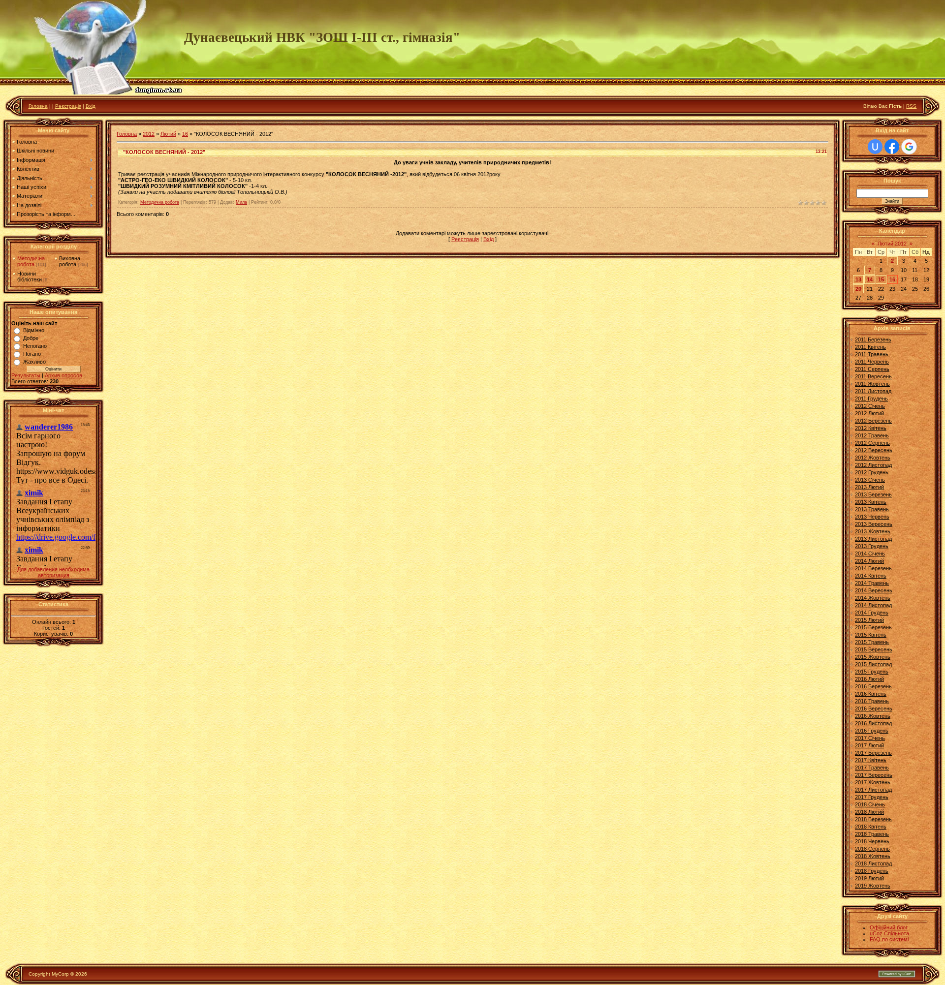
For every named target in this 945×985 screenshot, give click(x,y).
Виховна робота (69, 261)
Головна (38, 106)
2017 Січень (870, 738)
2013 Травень (872, 509)
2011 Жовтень (872, 384)
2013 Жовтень (872, 531)
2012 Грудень (871, 472)
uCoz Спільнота (889, 933)
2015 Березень (873, 627)
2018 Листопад (873, 863)
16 (185, 134)
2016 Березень (873, 686)
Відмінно (33, 330)
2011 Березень (873, 339)
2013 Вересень (873, 524)
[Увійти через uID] (875, 146)
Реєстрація (68, 106)
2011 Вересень (873, 376)
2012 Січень (870, 406)
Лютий (168, 134)
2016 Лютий (869, 679)
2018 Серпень (872, 849)
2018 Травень (872, 834)
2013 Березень (873, 494)
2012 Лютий (869, 413)
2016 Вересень (873, 708)
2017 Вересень (873, 775)
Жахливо (34, 362)
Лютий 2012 (892, 243)
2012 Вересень (873, 450)
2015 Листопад (873, 664)
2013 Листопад (873, 539)
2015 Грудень (871, 672)
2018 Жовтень (872, 856)
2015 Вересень (873, 649)
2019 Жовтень (872, 886)
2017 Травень (872, 767)
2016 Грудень (871, 731)
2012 (149, 134)
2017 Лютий (869, 745)
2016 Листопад (873, 723)
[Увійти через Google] (909, 146)
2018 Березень (873, 819)
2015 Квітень (870, 635)
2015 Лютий (869, 620)
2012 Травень (872, 435)
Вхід (90, 106)
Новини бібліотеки (29, 276)
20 (858, 289)
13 (858, 279)
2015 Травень (872, 642)
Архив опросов (63, 375)
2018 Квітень (870, 827)
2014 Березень (873, 568)
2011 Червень (872, 362)
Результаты (25, 375)
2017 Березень (873, 753)
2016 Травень (872, 701)
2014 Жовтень (872, 598)
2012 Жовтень (872, 458)
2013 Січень (870, 480)
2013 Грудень (871, 546)
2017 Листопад (873, 790)
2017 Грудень (871, 797)
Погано (32, 354)
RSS (911, 106)
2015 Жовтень (872, 657)
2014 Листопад (873, 605)
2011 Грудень (871, 398)
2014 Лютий (869, 561)
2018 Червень (872, 841)
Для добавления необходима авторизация (53, 572)
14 (870, 279)
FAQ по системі (889, 939)
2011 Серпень (872, 369)
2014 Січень (870, 553)
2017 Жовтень (872, 782)
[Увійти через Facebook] (891, 146)
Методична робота (31, 261)
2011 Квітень (870, 347)
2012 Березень (873, 421)
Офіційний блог (889, 927)
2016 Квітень (870, 694)
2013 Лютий (869, 487)
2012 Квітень (870, 428)
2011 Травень (871, 354)
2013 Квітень (870, 502)
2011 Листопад (873, 391)
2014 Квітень (870, 576)
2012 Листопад (873, 465)
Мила (241, 202)
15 (881, 279)
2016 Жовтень (872, 716)
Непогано (35, 346)
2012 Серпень (872, 443)
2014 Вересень (873, 590)
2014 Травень (872, 583)
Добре (30, 338)
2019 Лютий (869, 878)
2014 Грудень (871, 613)
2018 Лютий (869, 812)
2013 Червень (872, 517)
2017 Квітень (870, 760)
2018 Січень (870, 804)
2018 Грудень (871, 871)
